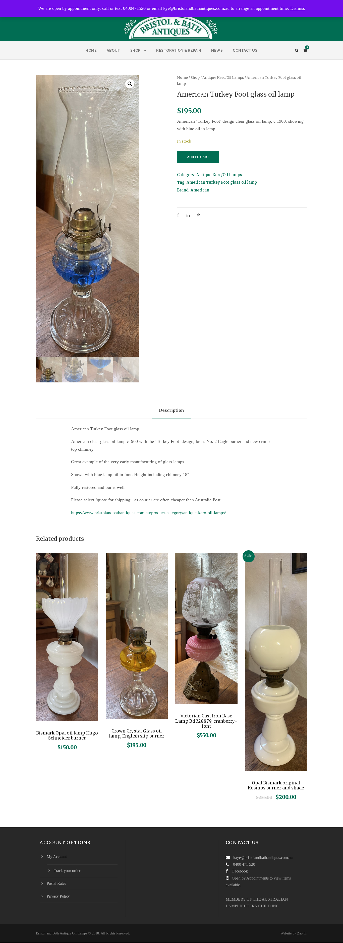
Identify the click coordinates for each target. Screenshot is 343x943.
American (200, 190)
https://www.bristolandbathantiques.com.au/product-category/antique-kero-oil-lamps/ (148, 512)
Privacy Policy (58, 896)
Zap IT (302, 933)
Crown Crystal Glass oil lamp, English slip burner (136, 733)
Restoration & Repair (178, 50)
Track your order (67, 870)
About (113, 50)
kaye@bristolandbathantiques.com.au (263, 857)
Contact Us (245, 50)
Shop (135, 50)
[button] (129, 83)
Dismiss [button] (297, 8)
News (217, 50)
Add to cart (198, 157)
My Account (57, 856)
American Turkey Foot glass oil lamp (222, 182)
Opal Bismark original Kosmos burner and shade (276, 785)
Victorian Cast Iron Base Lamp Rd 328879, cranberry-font (206, 721)
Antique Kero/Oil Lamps (223, 77)
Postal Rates (56, 883)
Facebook (240, 871)
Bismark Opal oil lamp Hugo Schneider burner (67, 735)
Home (91, 50)
